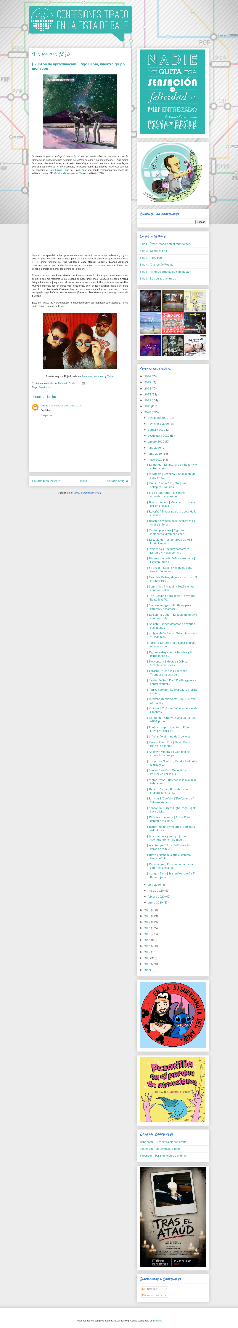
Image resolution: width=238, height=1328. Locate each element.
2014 (147, 940)
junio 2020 (155, 453)
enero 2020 (155, 902)
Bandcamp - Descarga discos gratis (163, 1142)
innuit (44, 405)
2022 (148, 400)
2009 (148, 970)
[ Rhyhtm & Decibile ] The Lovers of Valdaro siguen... (170, 800)
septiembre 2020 (159, 435)
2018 (147, 916)
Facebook (86, 376)
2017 (147, 922)
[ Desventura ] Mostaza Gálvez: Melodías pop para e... (167, 663)
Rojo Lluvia (55, 170)
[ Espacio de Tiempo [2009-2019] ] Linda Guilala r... (169, 541)
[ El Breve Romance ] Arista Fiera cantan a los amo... (169, 819)
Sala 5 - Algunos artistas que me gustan (165, 271)
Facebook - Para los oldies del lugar (163, 1155)
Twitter (110, 376)
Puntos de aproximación (68, 173)
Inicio (83, 481)
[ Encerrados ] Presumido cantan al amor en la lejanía (170, 866)
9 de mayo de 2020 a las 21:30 (65, 405)
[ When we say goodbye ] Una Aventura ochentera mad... (166, 837)
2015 (147, 934)
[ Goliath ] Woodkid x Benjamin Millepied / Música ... (167, 485)
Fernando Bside (67, 383)
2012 (147, 952)
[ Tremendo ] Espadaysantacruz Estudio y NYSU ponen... (168, 550)
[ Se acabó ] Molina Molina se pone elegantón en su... (169, 569)
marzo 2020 (156, 890)
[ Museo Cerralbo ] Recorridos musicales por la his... (167, 772)
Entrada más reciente (46, 481)
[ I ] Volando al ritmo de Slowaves (168, 736)
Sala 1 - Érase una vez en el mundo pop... (166, 244)
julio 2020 (155, 447)
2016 (147, 928)
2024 (148, 388)
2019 (147, 910)
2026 (148, 376)
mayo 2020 (155, 459)
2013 (147, 946)
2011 (147, 958)
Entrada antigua (117, 481)
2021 (147, 406)
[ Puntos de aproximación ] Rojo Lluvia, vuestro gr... (168, 729)
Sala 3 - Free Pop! (151, 257)
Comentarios (153, 1295)
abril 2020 (155, 884)
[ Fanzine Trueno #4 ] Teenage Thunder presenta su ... (167, 672)
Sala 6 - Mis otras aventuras (158, 278)
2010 (147, 964)
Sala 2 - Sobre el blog (153, 251)
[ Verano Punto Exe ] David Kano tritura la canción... (168, 744)
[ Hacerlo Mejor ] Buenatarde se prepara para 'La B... (168, 791)
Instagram (99, 376)
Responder (46, 415)
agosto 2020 (156, 441)
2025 (148, 382)
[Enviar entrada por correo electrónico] (83, 383)
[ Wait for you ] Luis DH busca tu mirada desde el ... (168, 847)
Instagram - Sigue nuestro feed (160, 1148)
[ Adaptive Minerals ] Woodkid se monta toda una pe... (168, 753)
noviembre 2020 (159, 423)
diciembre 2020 (158, 417)
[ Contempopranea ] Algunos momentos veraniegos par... (166, 532)
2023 (148, 394)
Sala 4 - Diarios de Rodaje (156, 264)
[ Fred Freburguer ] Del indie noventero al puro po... (166, 494)
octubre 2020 (157, 429)
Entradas (150, 1289)
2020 (148, 412)
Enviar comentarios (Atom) (87, 492)
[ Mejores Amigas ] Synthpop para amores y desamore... (169, 607)
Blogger (157, 1320)
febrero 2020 (156, 896)
